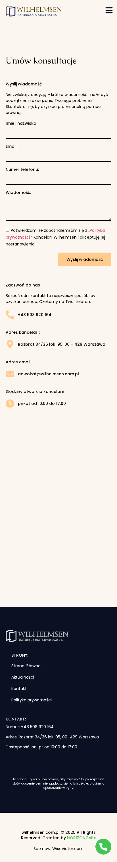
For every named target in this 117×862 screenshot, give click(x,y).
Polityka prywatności (31, 700)
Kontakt (19, 688)
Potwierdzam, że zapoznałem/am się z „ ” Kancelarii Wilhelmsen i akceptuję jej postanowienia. (55, 237)
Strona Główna (26, 666)
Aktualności (22, 677)
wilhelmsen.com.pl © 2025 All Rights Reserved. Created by (58, 835)
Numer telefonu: (22, 169)
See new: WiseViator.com (58, 848)
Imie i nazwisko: (21, 123)
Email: (11, 146)
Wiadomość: (18, 192)
